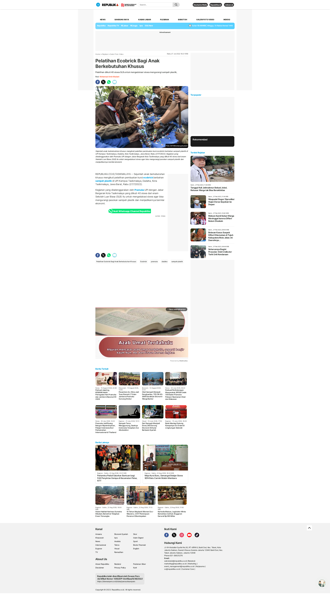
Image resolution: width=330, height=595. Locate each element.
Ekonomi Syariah (121, 534)
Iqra (116, 538)
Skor (135, 534)
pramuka (154, 261)
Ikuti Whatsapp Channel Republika (131, 211)
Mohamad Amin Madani (109, 77)
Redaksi (117, 564)
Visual (116, 548)
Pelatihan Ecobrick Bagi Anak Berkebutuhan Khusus (116, 261)
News (97, 541)
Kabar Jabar (144, 19)
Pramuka (139, 190)
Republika (101, 25)
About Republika (102, 564)
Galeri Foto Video (116, 54)
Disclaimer (99, 568)
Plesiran (164, 19)
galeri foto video (205, 19)
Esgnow (98, 548)
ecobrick (148, 177)
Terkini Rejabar (198, 152)
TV (96, 552)
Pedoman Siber (139, 564)
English (136, 548)
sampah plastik (103, 181)
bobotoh (182, 19)
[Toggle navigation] (98, 5)
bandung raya (122, 19)
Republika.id (215, 5)
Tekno (116, 545)
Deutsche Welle (200, 5)
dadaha (164, 261)
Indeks (227, 19)
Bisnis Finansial (139, 545)
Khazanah (99, 538)
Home (97, 54)
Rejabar (105, 54)
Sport (135, 541)
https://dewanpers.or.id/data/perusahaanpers (116, 581)
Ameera (98, 534)
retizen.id (229, 5)
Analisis (117, 541)
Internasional (100, 545)
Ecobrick (143, 261)
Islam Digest (138, 538)
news (102, 19)
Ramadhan (118, 552)
